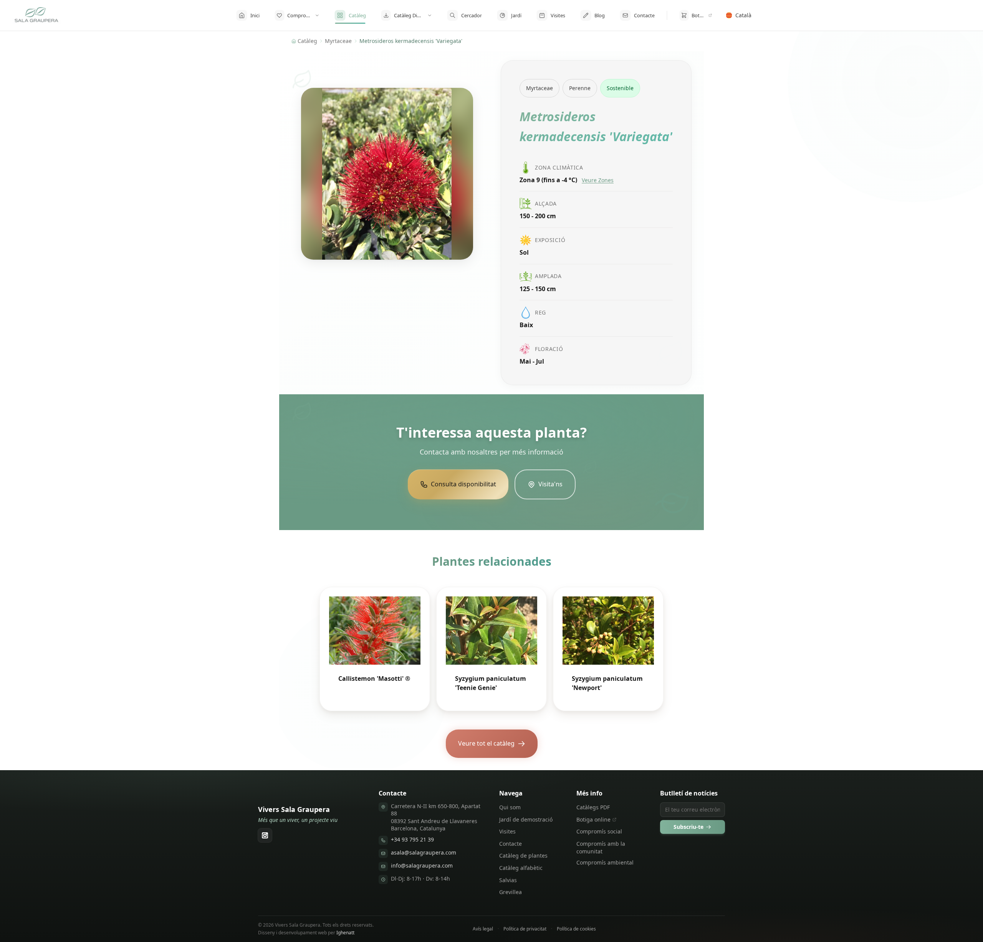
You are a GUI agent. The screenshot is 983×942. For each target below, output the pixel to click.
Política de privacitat (524, 929)
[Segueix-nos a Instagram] (265, 835)
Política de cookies (576, 929)
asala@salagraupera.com (423, 852)
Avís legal (483, 929)
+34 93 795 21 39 (412, 839)
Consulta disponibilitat (463, 484)
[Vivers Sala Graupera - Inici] (36, 15)
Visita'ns (550, 484)
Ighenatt (345, 932)
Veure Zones (598, 180)
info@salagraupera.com (422, 865)
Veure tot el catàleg (486, 743)
